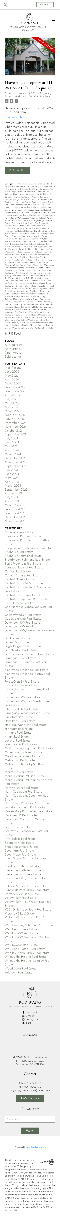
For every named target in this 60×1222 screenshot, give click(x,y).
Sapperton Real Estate (26, 286)
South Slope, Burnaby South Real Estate (22, 291)
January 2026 (14, 391)
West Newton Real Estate (16, 320)
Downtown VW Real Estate (43, 215)
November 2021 (15, 521)
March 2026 (13, 383)
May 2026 (11, 375)
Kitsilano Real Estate (45, 249)
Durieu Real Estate (24, 221)
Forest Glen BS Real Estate (23, 234)
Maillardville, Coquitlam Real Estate (33, 97)
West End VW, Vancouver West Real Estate (35, 318)
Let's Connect (30, 1098)
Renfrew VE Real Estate (41, 281)
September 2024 (16, 434)
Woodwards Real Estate (23, 328)
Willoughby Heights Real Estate (26, 957)
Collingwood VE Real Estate (17, 213)
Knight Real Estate (14, 252)
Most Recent (13, 367)
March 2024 (13, 454)
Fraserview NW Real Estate (17, 239)
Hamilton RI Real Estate (22, 247)
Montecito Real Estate (31, 263)
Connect (45, 4)
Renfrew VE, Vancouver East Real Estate (22, 283)
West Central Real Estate (27, 315)
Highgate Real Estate (25, 249)
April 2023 (12, 482)
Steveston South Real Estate (17, 297)
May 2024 (11, 446)
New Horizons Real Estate (31, 268)
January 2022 (14, 513)
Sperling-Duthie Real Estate (23, 866)
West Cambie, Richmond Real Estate (29, 925)
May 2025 (12, 403)
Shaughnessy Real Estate (21, 847)
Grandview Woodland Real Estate (20, 244)
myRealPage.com (36, 1147)
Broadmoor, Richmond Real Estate (27, 559)
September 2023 (16, 466)
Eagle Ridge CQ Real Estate (23, 646)
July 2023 (11, 470)
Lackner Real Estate (32, 252)
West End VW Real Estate (21, 933)
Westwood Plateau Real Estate (25, 949)
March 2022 (13, 505)
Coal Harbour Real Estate (21, 603)
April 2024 (12, 450)
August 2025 (13, 395)
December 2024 (15, 423)
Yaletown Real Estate (44, 328)
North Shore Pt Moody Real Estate (31, 273)
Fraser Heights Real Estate (22, 685)
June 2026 (12, 371)
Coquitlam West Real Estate (43, 213)
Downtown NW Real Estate (18, 215)
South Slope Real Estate (43, 289)
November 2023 (16, 462)
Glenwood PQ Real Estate (39, 242)
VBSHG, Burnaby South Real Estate (28, 909)
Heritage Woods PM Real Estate (26, 725)
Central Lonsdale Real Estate (18, 202)
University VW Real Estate (22, 894)
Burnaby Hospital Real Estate (18, 197)
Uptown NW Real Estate (30, 305)
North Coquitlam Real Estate (23, 791)
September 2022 (16, 489)
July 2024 (11, 438)
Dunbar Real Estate (17, 638)
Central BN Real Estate (41, 200)
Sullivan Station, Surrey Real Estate (28, 886)
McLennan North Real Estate (17, 257)
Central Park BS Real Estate (38, 205)
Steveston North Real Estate (34, 294)
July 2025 (11, 399)
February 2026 (15, 387)
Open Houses (14, 352)
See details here (15, 117)
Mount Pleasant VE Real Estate (25, 776)
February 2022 (15, 509)
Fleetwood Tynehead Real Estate (26, 670)
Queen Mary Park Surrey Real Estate (28, 811)
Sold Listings (13, 356)
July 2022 (11, 497)
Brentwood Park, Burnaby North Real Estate (35, 187)
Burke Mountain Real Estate (38, 194)
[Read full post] (30, 58)
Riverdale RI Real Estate (20, 839)
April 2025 (12, 407)
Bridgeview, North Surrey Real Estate (22, 189)
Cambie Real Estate (41, 197)
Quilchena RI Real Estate (27, 278)
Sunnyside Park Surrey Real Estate (27, 302)
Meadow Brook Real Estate (22, 756)
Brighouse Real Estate (19, 552)
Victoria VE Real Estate (26, 310)
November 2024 (16, 426)
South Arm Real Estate (22, 289)
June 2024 (12, 442)
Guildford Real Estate (19, 717)
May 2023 (11, 478)
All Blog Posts (13, 345)
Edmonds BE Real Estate (36, 226)
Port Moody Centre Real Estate (25, 807)
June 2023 (12, 474)
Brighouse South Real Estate (24, 192)
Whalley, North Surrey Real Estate (27, 323)
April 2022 (12, 501)
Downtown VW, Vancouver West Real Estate (25, 218)
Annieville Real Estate (27, 184)
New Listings (13, 349)
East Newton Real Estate (23, 223)
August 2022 (13, 493)
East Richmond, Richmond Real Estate (29, 654)
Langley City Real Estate (21, 744)
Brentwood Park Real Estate (23, 536)
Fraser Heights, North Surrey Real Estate (30, 236)
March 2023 (13, 485)
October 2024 (14, 430)
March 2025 (13, 411)
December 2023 (15, 458)
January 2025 (14, 419)
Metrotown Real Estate (22, 260)
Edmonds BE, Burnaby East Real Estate (22, 228)
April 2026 (12, 379)
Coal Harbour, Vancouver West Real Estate (31, 210)
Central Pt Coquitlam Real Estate (19, 207)
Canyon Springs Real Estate (17, 200)
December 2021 (15, 517)
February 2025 (15, 415)
